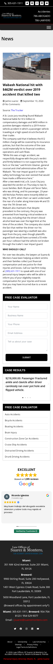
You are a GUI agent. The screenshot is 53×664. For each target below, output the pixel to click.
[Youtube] (47, 3)
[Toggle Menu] (49, 27)
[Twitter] (27, 3)
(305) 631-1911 (12, 271)
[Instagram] (37, 3)
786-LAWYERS (42, 20)
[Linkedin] (42, 3)
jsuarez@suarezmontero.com (30, 619)
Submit (26, 357)
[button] (4, 384)
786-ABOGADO (41, 16)
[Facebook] (32, 3)
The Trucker (17, 110)
